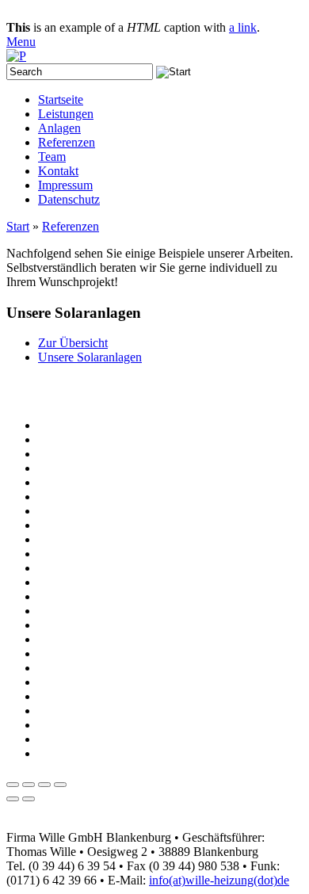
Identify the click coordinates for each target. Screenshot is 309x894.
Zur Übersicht (73, 343)
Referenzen (70, 226)
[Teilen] (28, 784)
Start (17, 226)
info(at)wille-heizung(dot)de (219, 880)
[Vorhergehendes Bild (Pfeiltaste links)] (12, 799)
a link (243, 27)
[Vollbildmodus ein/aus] (44, 784)
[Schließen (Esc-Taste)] (12, 784)
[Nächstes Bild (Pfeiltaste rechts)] (28, 799)
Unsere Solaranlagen (90, 357)
